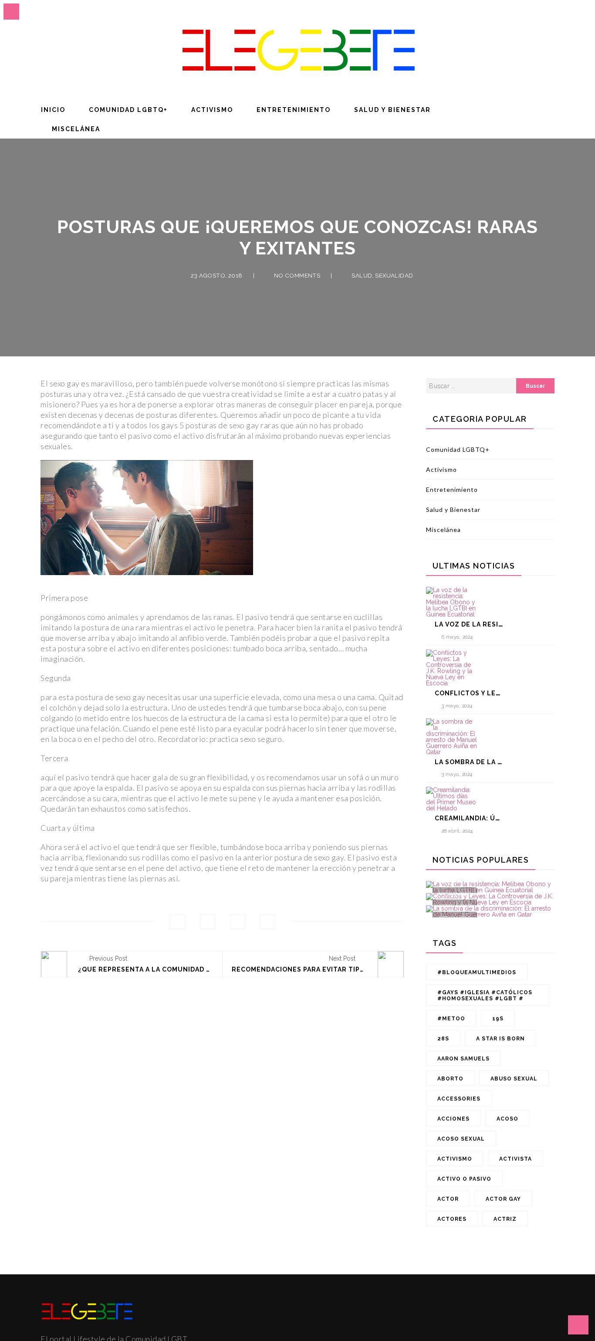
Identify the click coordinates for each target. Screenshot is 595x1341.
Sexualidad (394, 275)
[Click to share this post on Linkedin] (267, 921)
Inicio (53, 109)
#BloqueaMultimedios (476, 972)
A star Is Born (500, 1039)
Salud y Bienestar (392, 109)
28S (443, 1039)
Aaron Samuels (463, 1059)
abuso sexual (514, 1079)
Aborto (450, 1079)
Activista (515, 1159)
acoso (507, 1119)
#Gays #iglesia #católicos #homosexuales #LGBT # (484, 995)
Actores (452, 1219)
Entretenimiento (294, 109)
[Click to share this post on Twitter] (207, 921)
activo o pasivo (464, 1179)
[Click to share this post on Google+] (237, 921)
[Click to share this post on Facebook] (177, 921)
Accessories (458, 1099)
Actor (448, 1199)
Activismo (212, 109)
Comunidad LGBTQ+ (128, 109)
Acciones (453, 1119)
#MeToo (451, 1019)
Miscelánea (76, 128)
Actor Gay (503, 1199)
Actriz (505, 1219)
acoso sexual (461, 1139)
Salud (362, 275)
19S (498, 1019)
